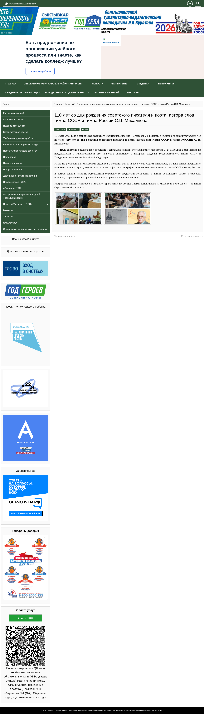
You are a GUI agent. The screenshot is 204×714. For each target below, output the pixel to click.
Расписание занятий (13, 113)
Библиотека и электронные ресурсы (21, 144)
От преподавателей (106, 92)
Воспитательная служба (15, 132)
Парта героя (9, 157)
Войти (6, 104)
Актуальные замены (13, 119)
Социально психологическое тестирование (25, 229)
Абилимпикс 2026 (12, 188)
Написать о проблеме (40, 71)
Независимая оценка (14, 126)
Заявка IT (8, 216)
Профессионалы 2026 (14, 182)
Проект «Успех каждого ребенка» (20, 151)
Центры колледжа (12, 169)
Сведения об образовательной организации (53, 84)
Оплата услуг (10, 223)
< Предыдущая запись (63, 236)
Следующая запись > (192, 236)
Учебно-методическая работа (18, 138)
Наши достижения (12, 163)
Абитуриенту (119, 84)
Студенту (143, 84)
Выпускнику (166, 84)
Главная (11, 84)
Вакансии (8, 210)
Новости (97, 84)
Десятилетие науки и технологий (20, 176)
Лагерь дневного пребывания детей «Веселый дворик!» (21, 196)
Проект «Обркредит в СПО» (17, 204)
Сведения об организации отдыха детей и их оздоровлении (45, 92)
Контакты (133, 92)
